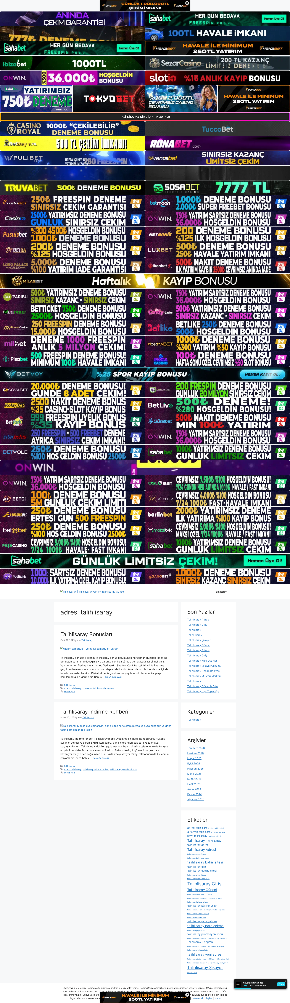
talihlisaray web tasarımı (196, 946)
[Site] (72, 203)
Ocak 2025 (193, 784)
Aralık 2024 (194, 789)
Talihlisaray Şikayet (199, 640)
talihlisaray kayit (215, 898)
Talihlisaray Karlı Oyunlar (202, 660)
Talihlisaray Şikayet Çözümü (204, 665)
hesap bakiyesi (219, 832)
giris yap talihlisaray (199, 831)
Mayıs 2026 (194, 758)
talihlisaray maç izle (195, 910)
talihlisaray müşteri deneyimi (198, 914)
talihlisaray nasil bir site (196, 918)
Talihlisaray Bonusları (86, 634)
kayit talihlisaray (197, 835)
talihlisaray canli (197, 866)
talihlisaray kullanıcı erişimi (197, 902)
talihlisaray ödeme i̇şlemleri (218, 959)
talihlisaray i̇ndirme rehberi (96, 769)
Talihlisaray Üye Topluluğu (203, 691)
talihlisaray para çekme (205, 926)
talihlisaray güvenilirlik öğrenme (199, 894)
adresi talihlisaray (72, 688)
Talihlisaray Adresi (198, 619)
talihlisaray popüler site (196, 931)
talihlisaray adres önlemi (196, 854)
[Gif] (145, 281)
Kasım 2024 (194, 794)
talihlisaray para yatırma (202, 921)
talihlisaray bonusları (103, 688)
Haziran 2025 (195, 768)
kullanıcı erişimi (215, 836)
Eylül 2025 (193, 763)
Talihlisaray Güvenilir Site (202, 686)
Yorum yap (69, 691)
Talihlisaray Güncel (198, 645)
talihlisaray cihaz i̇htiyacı (196, 875)
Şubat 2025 (194, 778)
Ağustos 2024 (195, 799)
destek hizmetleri (217, 828)
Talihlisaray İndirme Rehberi (94, 711)
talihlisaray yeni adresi (204, 954)
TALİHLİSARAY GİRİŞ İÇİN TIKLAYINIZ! (145, 116)
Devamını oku (113, 676)
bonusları (87, 688)
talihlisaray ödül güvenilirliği (198, 963)
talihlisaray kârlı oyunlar (202, 905)
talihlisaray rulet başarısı (196, 938)
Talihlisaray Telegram (200, 942)
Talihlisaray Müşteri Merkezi (204, 676)
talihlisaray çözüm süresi (196, 959)
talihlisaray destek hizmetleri (198, 879)
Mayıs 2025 (194, 773)
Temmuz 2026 (196, 748)
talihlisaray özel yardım (219, 963)
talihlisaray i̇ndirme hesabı (197, 898)
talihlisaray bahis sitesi (205, 862)
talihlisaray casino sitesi (202, 870)
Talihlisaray (220, 591)
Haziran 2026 (195, 753)
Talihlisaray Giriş (197, 624)
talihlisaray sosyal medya (217, 938)
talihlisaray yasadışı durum (123, 769)
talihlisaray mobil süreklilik (214, 910)
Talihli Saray (194, 635)
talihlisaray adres (197, 844)
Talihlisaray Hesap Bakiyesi (203, 670)
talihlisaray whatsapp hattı (197, 950)
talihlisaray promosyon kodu (205, 934)
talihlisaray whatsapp (216, 946)
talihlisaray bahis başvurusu (198, 858)
